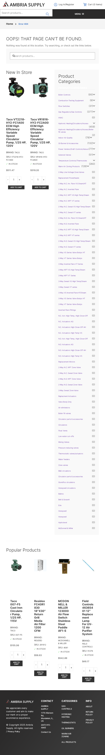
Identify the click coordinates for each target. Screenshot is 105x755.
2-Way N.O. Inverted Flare (68, 224)
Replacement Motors (66, 362)
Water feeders (64, 459)
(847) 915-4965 (46, 726)
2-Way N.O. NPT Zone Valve (69, 379)
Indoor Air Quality (65, 138)
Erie (59, 505)
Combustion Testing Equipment (71, 101)
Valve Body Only (65, 402)
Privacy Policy (14, 731)
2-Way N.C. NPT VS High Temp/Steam (73, 195)
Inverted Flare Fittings (67, 310)
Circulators (62, 425)
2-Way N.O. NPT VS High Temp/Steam (73, 230)
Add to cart (16, 187)
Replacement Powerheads (68, 178)
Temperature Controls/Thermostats (72, 161)
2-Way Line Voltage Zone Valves (71, 172)
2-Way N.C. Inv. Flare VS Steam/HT (72, 184)
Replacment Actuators (67, 396)
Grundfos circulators (66, 482)
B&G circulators (64, 471)
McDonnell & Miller (65, 528)
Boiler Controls (64, 95)
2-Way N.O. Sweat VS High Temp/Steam (74, 241)
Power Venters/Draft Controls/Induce (73, 149)
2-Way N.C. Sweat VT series (69, 212)
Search (48, 13)
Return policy (89, 713)
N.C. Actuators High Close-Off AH (72, 327)
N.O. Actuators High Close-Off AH (72, 350)
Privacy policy (90, 721)
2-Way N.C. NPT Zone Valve (69, 367)
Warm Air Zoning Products (69, 166)
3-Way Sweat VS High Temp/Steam (72, 281)
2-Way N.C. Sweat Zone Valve (70, 373)
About (89, 706)
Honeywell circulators (67, 488)
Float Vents (62, 431)
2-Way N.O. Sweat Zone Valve (70, 385)
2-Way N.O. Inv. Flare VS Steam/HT (72, 218)
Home (9, 23)
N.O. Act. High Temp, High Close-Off (73, 339)
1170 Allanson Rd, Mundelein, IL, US (47, 717)
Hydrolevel (62, 522)
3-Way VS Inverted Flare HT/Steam (72, 293)
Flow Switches (64, 106)
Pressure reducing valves (68, 448)
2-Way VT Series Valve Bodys (70, 258)
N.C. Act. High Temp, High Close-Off (73, 316)
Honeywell (62, 511)
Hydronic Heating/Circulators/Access (73, 123)
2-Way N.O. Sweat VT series (69, 247)
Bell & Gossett (64, 500)
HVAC (60, 118)
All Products (69, 742)
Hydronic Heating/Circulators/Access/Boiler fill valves (76, 130)
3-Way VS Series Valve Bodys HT (71, 298)
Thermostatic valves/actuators (70, 454)
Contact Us (46, 732)
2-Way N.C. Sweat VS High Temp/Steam (74, 207)
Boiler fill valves (64, 413)
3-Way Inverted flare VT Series (70, 264)
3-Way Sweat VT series (67, 287)
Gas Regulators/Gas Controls (70, 112)
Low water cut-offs (66, 436)
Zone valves (63, 465)
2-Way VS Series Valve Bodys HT (71, 252)
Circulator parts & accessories (70, 419)
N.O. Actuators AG (65, 344)
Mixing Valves (63, 442)
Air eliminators (64, 408)
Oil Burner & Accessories (68, 143)
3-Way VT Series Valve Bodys (70, 304)
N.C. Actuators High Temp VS (70, 333)
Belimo (61, 494)
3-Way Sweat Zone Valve (68, 390)
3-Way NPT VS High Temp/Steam (71, 270)
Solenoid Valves (64, 155)
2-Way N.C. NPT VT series (69, 201)
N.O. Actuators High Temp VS (70, 356)
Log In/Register (66, 4)
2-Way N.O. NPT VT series (69, 235)
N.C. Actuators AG (65, 322)
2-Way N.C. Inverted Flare (68, 189)
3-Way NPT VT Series (67, 276)
